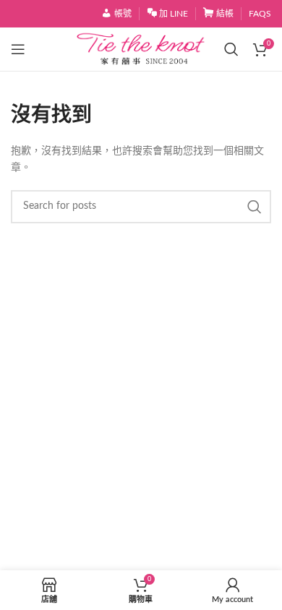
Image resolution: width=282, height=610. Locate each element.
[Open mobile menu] (18, 49)
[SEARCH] (254, 206)
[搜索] (231, 49)
